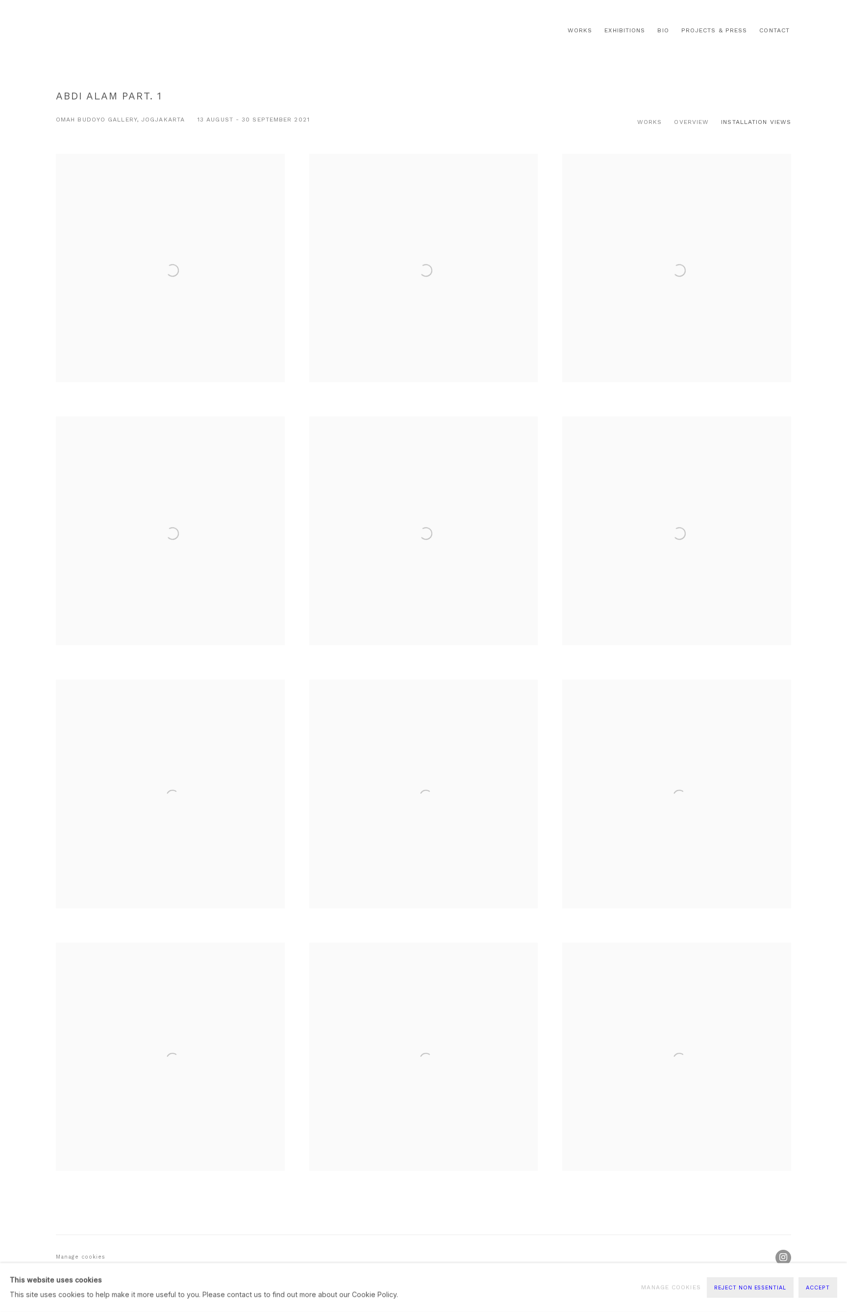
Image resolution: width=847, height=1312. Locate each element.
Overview (691, 122)
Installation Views (756, 122)
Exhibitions (624, 30)
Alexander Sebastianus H (119, 31)
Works (580, 30)
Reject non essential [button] (750, 1288)
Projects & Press (714, 30)
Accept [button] (818, 1288)
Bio (663, 30)
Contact (774, 30)
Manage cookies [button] (80, 1257)
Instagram (783, 1257)
